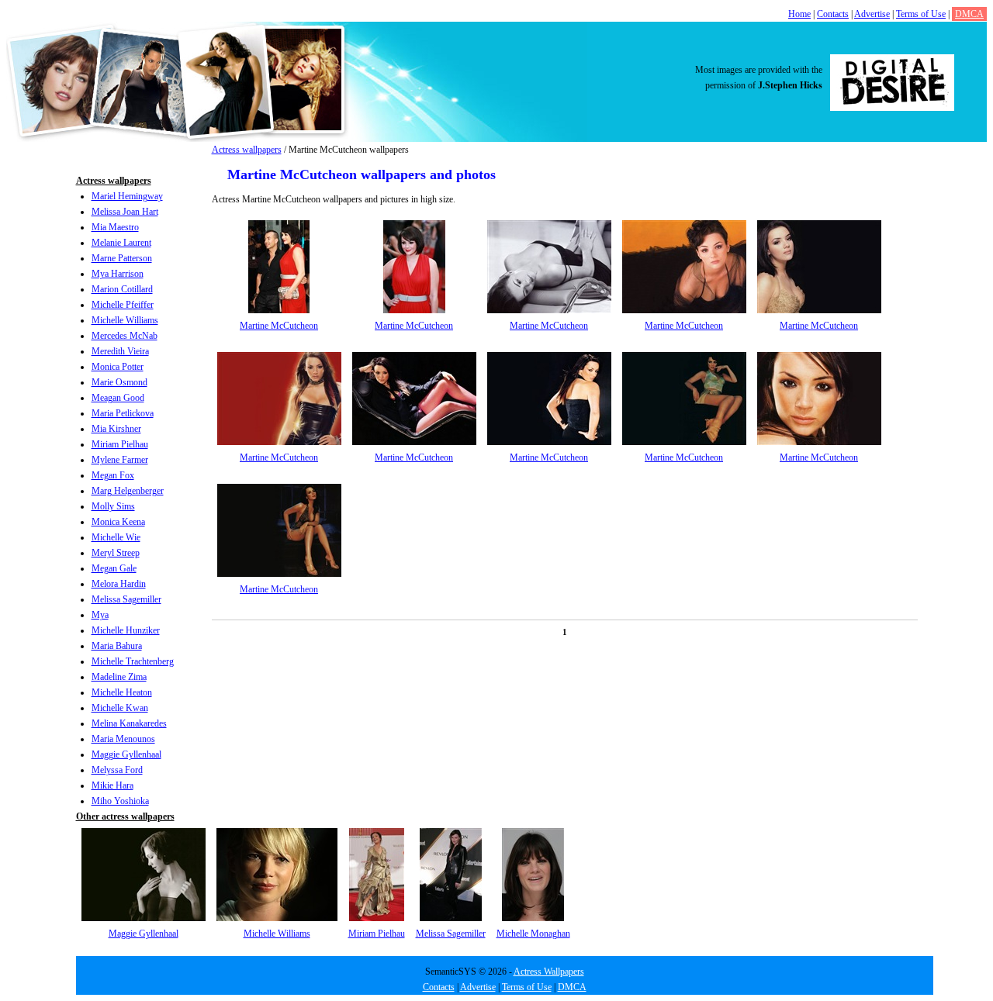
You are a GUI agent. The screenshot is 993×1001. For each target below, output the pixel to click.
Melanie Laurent (121, 242)
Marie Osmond (119, 382)
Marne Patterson (122, 258)
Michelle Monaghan (533, 933)
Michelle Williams (125, 320)
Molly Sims (113, 506)
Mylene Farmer (120, 459)
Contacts (833, 14)
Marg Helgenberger (128, 490)
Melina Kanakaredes (129, 723)
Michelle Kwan (120, 707)
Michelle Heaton (122, 692)
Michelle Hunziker (126, 630)
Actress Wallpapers (549, 971)
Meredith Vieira (120, 351)
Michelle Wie (116, 537)
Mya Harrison (118, 273)
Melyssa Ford (117, 770)
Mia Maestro (115, 227)
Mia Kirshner (116, 428)
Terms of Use (921, 14)
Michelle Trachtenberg (133, 661)
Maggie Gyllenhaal (126, 754)
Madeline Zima (119, 676)
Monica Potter (118, 366)
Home (799, 14)
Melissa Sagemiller (126, 599)
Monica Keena (118, 521)
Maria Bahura (117, 645)
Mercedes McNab (124, 335)
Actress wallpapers (247, 149)
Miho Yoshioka (120, 801)
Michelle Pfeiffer (123, 304)
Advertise (872, 14)
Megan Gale (114, 568)
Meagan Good (118, 397)
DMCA (969, 14)
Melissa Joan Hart (125, 211)
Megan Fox (113, 475)
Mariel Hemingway (127, 196)
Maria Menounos (123, 738)
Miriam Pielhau (120, 444)
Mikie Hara (112, 785)
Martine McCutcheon (279, 325)
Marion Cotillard (122, 289)
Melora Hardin (119, 583)
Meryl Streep (116, 552)
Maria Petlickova (123, 413)
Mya (100, 614)
